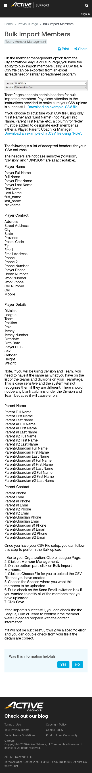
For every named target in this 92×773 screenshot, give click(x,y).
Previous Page (28, 24)
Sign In (85, 14)
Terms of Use (12, 724)
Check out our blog (26, 716)
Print (65, 49)
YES (63, 664)
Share (83, 49)
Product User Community (61, 735)
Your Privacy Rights (16, 730)
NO (77, 664)
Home (8, 24)
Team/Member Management (25, 41)
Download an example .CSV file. (52, 107)
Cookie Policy (54, 730)
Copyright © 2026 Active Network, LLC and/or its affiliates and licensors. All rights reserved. (43, 746)
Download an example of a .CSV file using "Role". (43, 133)
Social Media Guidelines (20, 735)
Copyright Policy (56, 724)
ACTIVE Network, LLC (18, 757)
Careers (9, 740)
